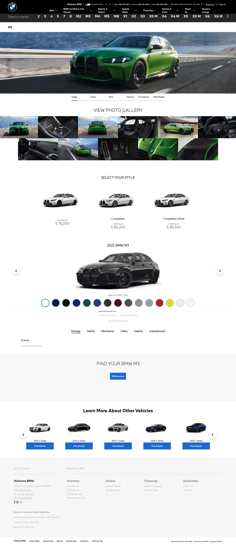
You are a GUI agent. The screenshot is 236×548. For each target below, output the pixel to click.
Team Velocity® (186, 541)
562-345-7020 (162, 4)
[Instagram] (17, 502)
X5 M (196, 16)
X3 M (153, 16)
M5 (106, 16)
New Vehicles (73, 486)
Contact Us (188, 486)
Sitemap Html (71, 541)
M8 (116, 16)
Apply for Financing (152, 486)
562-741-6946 (143, 4)
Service (111, 481)
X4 (164, 16)
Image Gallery (130, 315)
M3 (88, 16)
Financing (150, 481)
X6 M (218, 16)
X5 (186, 16)
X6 (207, 16)
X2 (134, 16)
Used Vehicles (73, 490)
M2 (78, 16)
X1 (125, 16)
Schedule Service (113, 486)
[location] (201, 4)
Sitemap (60, 541)
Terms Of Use (48, 541)
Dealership (190, 481)
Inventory (73, 481)
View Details (40, 446)
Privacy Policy (34, 541)
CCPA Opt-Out (97, 541)
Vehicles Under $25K (76, 498)
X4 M (175, 16)
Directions (187, 490)
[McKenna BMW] (27, 6)
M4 (97, 16)
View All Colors (108, 315)
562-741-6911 (124, 4)
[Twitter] (21, 502)
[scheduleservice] (109, 4)
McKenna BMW (20, 541)
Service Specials (113, 490)
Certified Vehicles (74, 494)
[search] (106, 4)
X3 (142, 16)
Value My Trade (151, 490)
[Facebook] (14, 502)
